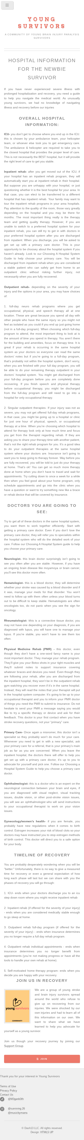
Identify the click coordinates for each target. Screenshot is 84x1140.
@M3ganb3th (16, 1098)
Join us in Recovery (42, 980)
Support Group (13, 1045)
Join (43, 1059)
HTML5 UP (46, 1132)
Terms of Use (8, 1086)
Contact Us (6, 1094)
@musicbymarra (17, 1112)
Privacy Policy (8, 1090)
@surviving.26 (16, 1108)
